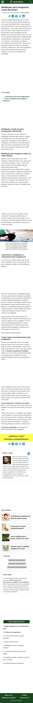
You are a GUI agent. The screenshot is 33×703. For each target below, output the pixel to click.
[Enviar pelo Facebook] (13, 16)
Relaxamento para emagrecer (17, 567)
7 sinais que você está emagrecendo (16, 96)
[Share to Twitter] (20, 16)
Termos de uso (24, 697)
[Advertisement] (16, 73)
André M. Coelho (24, 12)
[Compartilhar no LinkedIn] (23, 16)
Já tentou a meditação (8, 427)
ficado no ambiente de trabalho (17, 351)
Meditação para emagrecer (17, 563)
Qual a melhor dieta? (11, 642)
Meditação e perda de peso (17, 560)
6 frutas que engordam (13, 632)
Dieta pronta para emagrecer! (14, 663)
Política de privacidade (9, 697)
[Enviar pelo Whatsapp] (9, 16)
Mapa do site (8, 695)
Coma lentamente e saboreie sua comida (15, 403)
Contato (24, 695)
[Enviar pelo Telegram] (16, 16)
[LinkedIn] (28, 453)
